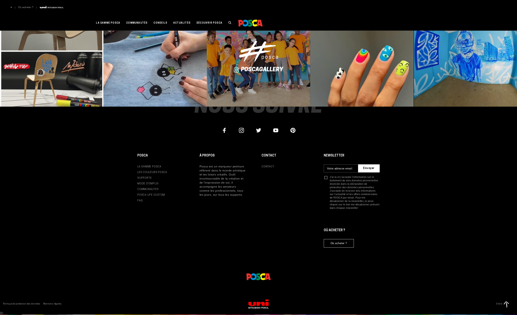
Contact (268, 166)
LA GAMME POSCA (149, 166)
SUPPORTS (144, 178)
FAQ (140, 200)
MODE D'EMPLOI (148, 183)
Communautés (136, 23)
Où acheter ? (26, 7)
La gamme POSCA (108, 23)
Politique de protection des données (21, 304)
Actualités (181, 23)
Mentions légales (52, 304)
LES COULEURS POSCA (152, 172)
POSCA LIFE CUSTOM (151, 195)
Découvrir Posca (209, 23)
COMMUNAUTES (148, 189)
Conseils (160, 23)
